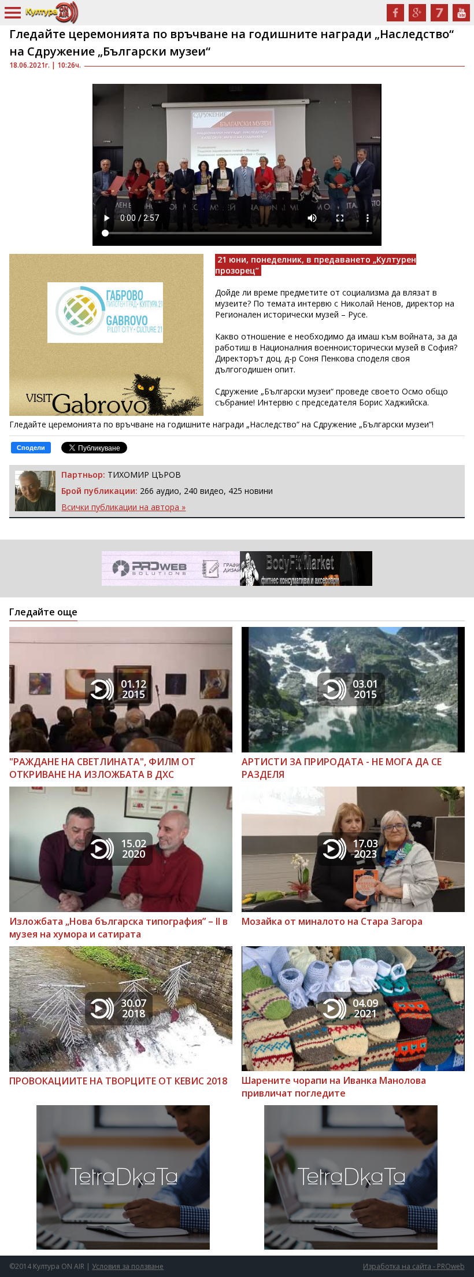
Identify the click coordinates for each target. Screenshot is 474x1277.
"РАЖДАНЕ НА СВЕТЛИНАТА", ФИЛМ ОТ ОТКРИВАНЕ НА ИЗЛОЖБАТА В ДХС (102, 768)
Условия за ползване (128, 1266)
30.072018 (133, 1008)
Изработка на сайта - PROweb (414, 1266)
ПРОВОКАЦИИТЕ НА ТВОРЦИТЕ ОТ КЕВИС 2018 (118, 1081)
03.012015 (365, 689)
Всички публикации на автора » (123, 506)
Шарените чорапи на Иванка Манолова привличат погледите (334, 1086)
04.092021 (365, 1008)
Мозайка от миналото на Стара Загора (332, 921)
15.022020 (133, 848)
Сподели (31, 447)
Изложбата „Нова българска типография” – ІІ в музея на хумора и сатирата (118, 927)
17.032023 (365, 848)
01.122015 (133, 689)
